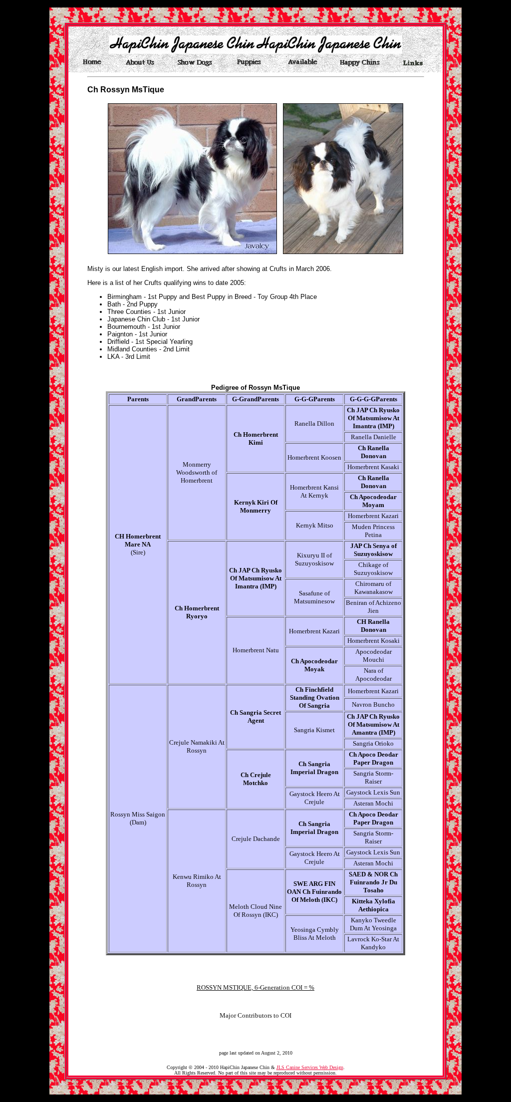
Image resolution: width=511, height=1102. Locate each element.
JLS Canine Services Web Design (309, 1067)
